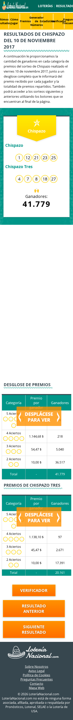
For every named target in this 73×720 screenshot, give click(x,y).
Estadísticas (47, 21)
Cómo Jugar (14, 21)
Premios (25, 21)
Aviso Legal (36, 671)
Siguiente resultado (34, 629)
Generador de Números (36, 21)
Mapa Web (36, 688)
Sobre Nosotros (36, 666)
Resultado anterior (34, 608)
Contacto (36, 684)
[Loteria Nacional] (15, 9)
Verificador (58, 21)
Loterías (45, 6)
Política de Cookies (36, 675)
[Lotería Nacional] (36, 653)
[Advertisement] (36, 263)
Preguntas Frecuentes (36, 679)
